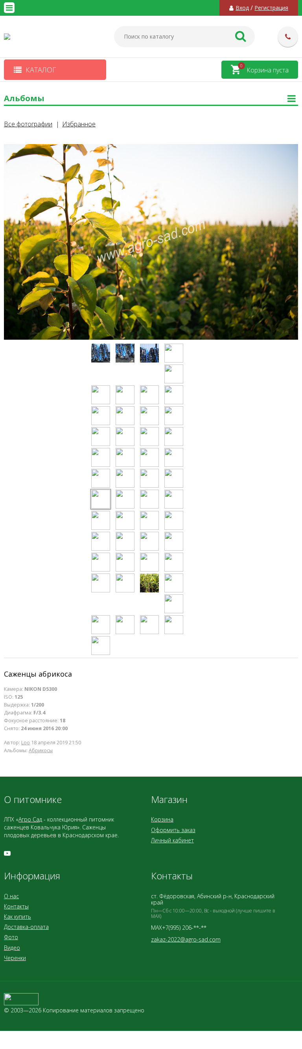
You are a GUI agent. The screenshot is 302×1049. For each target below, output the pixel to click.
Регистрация (271, 8)
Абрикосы (41, 750)
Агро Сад (30, 819)
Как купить (17, 916)
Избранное (79, 124)
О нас (11, 896)
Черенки (15, 958)
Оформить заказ (173, 830)
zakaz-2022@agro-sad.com (186, 939)
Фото (11, 937)
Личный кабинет (172, 840)
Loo (25, 742)
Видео (12, 947)
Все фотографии (28, 124)
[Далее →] (151, 338)
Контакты (16, 906)
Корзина (162, 819)
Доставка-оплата (26, 927)
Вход (242, 8)
